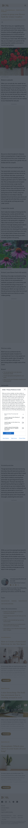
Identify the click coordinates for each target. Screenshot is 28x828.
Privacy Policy (22, 438)
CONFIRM (8, 433)
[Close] (25, 390)
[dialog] (14, 414)
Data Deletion (6, 438)
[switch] (22, 417)
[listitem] (14, 414)
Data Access (14, 438)
